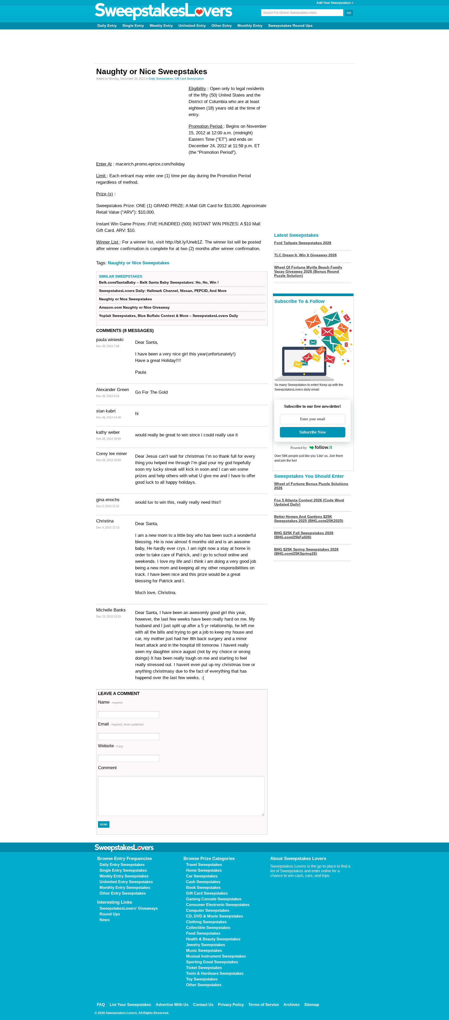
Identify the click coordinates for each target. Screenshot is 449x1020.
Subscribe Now (312, 432)
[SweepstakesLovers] (164, 12)
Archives (291, 1004)
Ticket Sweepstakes (204, 967)
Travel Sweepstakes (204, 864)
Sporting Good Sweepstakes (212, 962)
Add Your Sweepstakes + (334, 3)
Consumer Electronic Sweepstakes (217, 904)
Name (110, 702)
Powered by (298, 448)
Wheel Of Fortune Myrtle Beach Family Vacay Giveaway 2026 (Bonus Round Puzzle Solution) (308, 271)
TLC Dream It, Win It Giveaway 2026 (305, 255)
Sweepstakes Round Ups (290, 25)
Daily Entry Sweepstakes (122, 864)
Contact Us (203, 1004)
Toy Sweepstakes (201, 979)
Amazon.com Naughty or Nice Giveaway (134, 307)
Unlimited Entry (192, 25)
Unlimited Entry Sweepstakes (126, 881)
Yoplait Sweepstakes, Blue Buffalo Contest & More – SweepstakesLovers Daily (168, 316)
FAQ (101, 1004)
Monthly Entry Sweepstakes (125, 887)
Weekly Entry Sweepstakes (124, 876)
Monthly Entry (249, 25)
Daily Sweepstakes (161, 78)
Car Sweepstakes (201, 876)
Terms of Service (263, 1004)
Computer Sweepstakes (207, 910)
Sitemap (311, 1004)
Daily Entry (107, 25)
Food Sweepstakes (203, 933)
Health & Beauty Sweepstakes (213, 939)
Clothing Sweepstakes (206, 922)
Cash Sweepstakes (203, 881)
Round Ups (110, 914)
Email (120, 724)
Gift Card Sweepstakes (189, 78)
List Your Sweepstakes (130, 1004)
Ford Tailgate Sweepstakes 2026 (302, 243)
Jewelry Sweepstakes (205, 944)
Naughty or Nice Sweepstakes (138, 262)
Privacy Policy (231, 1004)
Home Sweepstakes (204, 870)
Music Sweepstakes (204, 950)
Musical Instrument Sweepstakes (216, 956)
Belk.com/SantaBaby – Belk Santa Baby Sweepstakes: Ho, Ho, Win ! (159, 282)
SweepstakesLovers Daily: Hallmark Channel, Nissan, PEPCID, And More (163, 291)
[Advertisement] (224, 46)
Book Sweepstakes (203, 887)
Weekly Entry (161, 25)
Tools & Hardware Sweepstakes (214, 973)
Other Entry (222, 25)
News (105, 919)
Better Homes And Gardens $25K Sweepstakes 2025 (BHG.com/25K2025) (308, 518)
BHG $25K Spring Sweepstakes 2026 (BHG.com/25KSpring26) (306, 551)
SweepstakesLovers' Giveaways (129, 908)
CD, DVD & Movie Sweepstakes (214, 916)
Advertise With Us (172, 1004)
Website (110, 745)
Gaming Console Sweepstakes (213, 899)
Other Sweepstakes (203, 985)
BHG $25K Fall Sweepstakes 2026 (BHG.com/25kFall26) (303, 535)
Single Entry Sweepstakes (123, 870)
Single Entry (133, 25)
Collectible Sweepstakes (208, 927)
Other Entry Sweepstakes (123, 893)
